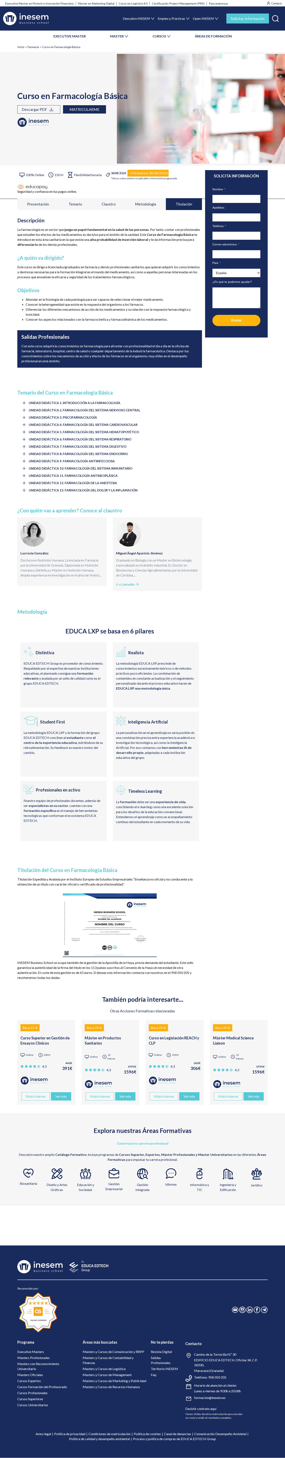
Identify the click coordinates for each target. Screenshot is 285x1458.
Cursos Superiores (30, 1399)
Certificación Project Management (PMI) (178, 3)
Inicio (20, 47)
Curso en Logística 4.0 (133, 3)
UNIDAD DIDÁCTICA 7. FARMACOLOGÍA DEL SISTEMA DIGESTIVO (77, 446)
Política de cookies (147, 1434)
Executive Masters (30, 1352)
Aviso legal (43, 1434)
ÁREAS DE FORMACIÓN (213, 36)
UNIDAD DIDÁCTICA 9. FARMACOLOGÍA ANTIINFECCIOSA (72, 461)
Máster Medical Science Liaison (233, 1040)
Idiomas (171, 1184)
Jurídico (256, 1185)
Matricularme (84, 109)
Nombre (218, 189)
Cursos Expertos (29, 1381)
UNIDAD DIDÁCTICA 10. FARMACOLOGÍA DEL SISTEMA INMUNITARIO (80, 468)
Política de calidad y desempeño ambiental (99, 1439)
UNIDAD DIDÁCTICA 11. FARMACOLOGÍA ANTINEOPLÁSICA (73, 475)
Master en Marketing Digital (96, 3)
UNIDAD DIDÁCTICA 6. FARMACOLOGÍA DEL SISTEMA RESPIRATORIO (80, 439)
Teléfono (219, 226)
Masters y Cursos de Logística (104, 1369)
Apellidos (218, 207)
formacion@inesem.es (210, 1398)
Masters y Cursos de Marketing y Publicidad (114, 1381)
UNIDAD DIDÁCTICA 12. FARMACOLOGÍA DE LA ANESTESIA (73, 483)
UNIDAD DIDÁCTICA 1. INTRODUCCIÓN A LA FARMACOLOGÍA (74, 403)
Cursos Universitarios (32, 1405)
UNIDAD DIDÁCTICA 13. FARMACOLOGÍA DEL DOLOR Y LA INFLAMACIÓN (83, 490)
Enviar (236, 320)
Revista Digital (161, 1352)
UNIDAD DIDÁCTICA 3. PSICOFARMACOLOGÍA (63, 417)
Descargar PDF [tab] (34, 109)
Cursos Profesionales (32, 1393)
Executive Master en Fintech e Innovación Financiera (39, 3)
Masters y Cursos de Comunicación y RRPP (113, 1352)
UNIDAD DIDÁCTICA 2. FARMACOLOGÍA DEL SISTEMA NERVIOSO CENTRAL (84, 410)
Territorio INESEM (164, 1369)
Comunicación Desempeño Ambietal (220, 1434)
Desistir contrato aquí (200, 1409)
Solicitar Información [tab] (248, 18)
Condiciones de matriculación (109, 1434)
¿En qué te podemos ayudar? (232, 281)
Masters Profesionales (33, 1358)
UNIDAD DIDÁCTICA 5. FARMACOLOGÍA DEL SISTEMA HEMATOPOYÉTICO (84, 432)
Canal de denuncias (177, 1434)
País (216, 263)
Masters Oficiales (30, 1375)
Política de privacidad (69, 1434)
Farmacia (33, 47)
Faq (153, 1375)
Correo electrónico (225, 244)
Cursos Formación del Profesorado (42, 1387)
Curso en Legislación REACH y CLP (174, 1040)
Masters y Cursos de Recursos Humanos (111, 1387)
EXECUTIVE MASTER (69, 36)
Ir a (125, 584)
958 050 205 (217, 1377)
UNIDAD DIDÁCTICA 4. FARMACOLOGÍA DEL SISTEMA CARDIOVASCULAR (83, 425)
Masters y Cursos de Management (107, 1375)
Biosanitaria (28, 1183)
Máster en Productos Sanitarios (103, 1040)
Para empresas (218, 3)
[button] (275, 18)
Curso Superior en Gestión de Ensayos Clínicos (45, 1040)
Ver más (61, 1096)
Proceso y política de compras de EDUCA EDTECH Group (174, 1439)
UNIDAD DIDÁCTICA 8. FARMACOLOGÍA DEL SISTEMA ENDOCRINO (78, 454)
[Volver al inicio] (25, 18)
